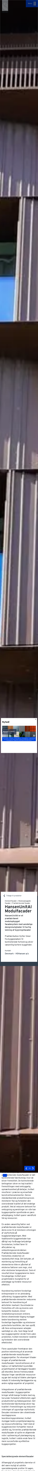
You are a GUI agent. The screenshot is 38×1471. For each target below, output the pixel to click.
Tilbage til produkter (14, 896)
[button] (26, 1168)
